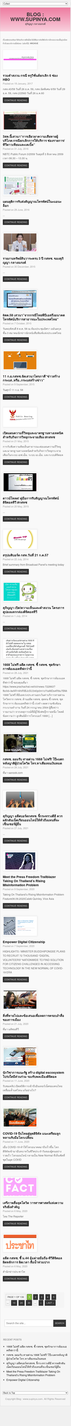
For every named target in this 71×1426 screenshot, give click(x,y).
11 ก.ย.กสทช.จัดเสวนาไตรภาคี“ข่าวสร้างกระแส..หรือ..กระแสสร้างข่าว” (31, 378)
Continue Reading (15, 100)
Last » (50, 1302)
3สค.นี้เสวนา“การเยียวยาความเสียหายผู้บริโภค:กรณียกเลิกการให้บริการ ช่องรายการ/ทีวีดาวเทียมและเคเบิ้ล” (34, 140)
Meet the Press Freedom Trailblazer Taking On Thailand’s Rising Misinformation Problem (29, 880)
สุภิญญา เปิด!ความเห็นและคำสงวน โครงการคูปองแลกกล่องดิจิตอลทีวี (33, 609)
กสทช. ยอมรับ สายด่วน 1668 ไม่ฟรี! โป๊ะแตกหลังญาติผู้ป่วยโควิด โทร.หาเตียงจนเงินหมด (33, 761)
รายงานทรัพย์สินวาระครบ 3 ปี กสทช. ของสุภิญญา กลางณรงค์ (33, 260)
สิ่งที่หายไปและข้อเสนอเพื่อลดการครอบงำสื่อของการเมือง (33, 1017)
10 (14, 1302)
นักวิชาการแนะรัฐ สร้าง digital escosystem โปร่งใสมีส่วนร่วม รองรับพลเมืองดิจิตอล (33, 1074)
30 (29, 1302)
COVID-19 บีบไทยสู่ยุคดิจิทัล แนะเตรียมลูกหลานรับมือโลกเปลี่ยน (32, 1135)
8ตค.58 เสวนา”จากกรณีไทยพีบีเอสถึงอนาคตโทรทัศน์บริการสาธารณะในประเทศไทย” (34, 317)
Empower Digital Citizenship (24, 941)
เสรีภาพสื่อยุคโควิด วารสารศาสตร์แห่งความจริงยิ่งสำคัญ (33, 1204)
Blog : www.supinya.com (35, 17)
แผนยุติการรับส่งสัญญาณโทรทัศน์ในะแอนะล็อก (32, 203)
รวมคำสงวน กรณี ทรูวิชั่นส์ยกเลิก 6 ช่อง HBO (30, 77)
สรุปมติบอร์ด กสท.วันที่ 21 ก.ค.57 (25, 555)
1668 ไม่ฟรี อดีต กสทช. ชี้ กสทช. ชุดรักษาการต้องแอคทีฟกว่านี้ (31, 666)
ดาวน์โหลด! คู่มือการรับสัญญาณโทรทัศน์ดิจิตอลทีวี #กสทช (31, 500)
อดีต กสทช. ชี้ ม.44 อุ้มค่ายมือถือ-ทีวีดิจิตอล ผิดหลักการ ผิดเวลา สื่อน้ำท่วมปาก (32, 1260)
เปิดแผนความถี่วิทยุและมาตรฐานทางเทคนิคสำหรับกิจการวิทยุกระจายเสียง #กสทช (33, 435)
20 (21, 1302)
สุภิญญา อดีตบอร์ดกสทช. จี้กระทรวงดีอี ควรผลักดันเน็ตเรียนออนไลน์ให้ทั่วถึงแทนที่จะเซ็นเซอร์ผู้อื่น (32, 820)
